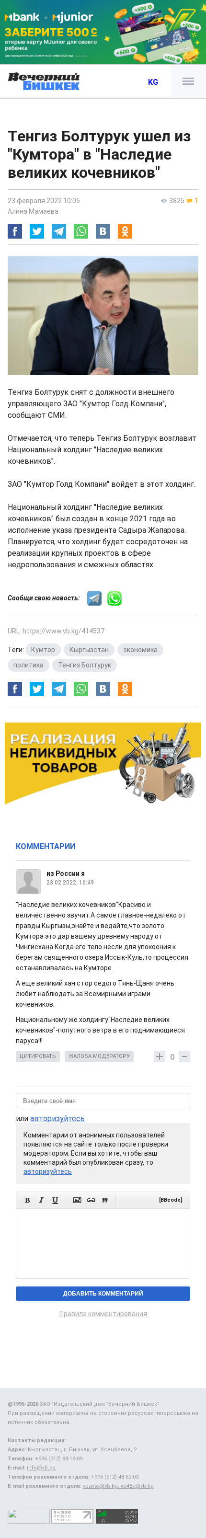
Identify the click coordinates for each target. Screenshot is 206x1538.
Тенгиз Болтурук (84, 665)
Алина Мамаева (33, 211)
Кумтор (43, 650)
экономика (140, 650)
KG (153, 82)
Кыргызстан (89, 650)
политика (28, 665)
